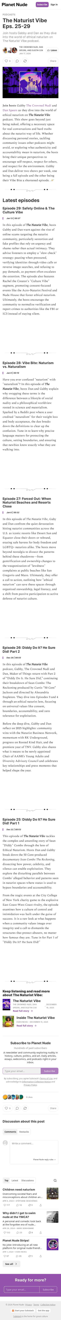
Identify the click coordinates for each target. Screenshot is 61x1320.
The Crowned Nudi (28, 47)
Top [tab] (6, 1180)
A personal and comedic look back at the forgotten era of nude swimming (22, 1223)
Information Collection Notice (36, 1081)
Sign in (54, 4)
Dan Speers (10, 110)
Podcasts (9, 14)
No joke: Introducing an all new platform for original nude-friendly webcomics (22, 1246)
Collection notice (48, 1304)
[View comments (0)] (17, 61)
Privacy (28, 1304)
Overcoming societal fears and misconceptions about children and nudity (22, 1195)
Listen (54, 50)
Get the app (43, 1310)
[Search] (55, 1180)
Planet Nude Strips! (16, 1240)
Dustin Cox (37, 50)
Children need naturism (19, 1189)
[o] (52, 1193)
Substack (17, 1316)
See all (9, 1263)
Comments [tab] (10, 1131)
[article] (30, 1197)
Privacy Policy (30, 1084)
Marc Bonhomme (25, 1228)
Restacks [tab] (24, 1131)
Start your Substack (24, 1310)
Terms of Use (46, 1078)
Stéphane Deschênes (26, 1201)
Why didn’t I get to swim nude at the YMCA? (19, 1215)
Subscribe (42, 4)
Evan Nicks (22, 1022)
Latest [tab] (15, 1180)
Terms (36, 1304)
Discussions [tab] (27, 1180)
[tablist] (17, 1132)
